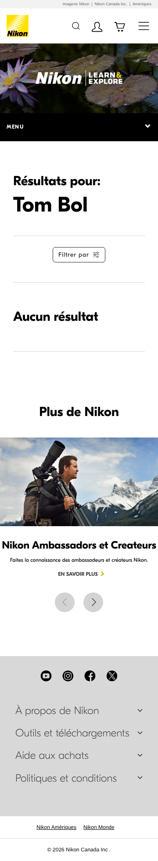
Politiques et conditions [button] (66, 778)
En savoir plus (78, 574)
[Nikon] (19, 26)
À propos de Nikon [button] (57, 711)
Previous (65, 602)
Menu (15, 127)
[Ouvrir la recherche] (76, 25)
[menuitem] (56, 827)
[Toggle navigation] (143, 25)
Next (93, 602)
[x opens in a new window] (111, 675)
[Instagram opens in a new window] (68, 675)
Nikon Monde (99, 827)
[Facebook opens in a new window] (90, 675)
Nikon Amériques (56, 827)
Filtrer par (73, 254)
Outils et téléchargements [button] (72, 733)
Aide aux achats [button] (52, 756)
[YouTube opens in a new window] (46, 675)
